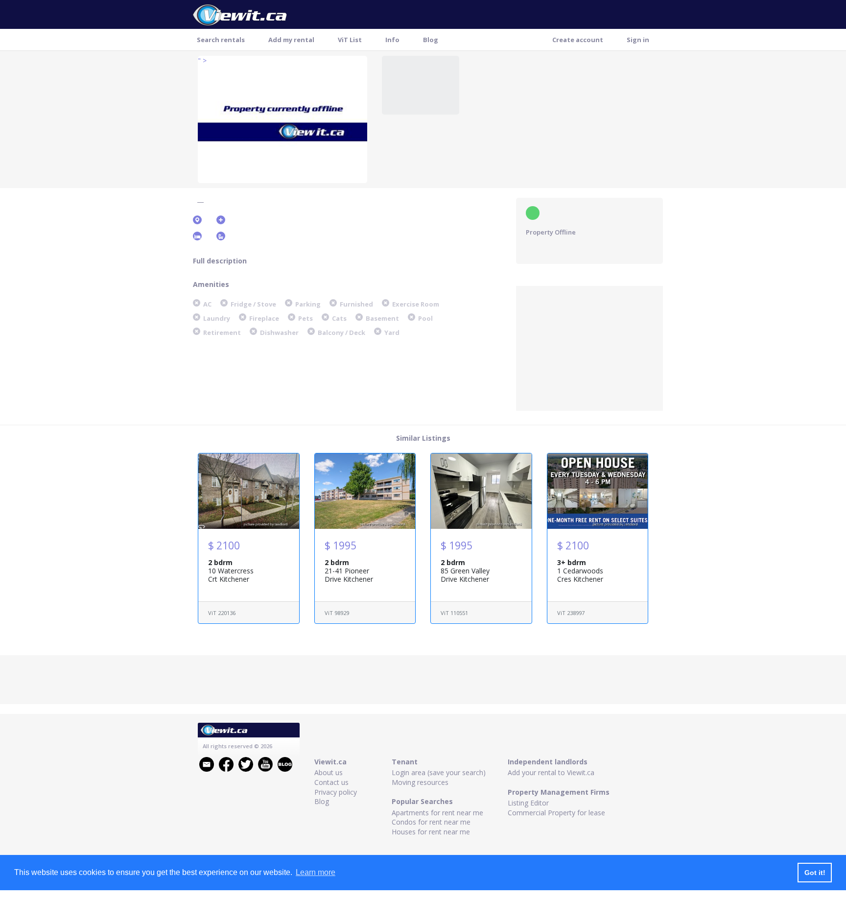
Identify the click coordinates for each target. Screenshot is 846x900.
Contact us (331, 782)
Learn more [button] (315, 872)
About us (328, 772)
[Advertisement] (589, 347)
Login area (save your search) (439, 772)
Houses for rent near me (431, 831)
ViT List (350, 39)
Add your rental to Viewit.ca (551, 772)
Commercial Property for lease (556, 812)
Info (392, 39)
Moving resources (420, 782)
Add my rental (291, 39)
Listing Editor (528, 802)
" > (202, 60)
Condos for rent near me (431, 822)
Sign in (638, 39)
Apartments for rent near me (437, 812)
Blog (430, 39)
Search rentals (221, 39)
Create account (577, 39)
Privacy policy (335, 792)
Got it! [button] (814, 872)
